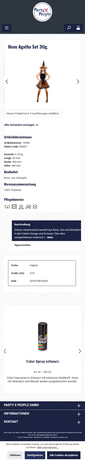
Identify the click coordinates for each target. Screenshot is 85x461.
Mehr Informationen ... (48, 447)
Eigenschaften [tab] (22, 245)
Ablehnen (15, 455)
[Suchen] (69, 28)
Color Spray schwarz (42, 361)
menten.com (63, 437)
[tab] (48, 230)
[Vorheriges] (7, 81)
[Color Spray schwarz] (42, 336)
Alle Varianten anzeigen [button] (19, 124)
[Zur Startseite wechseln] (42, 12)
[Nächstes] (78, 81)
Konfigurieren (35, 455)
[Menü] (6, 28)
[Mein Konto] (78, 28)
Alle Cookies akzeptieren (64, 455)
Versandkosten (41, 432)
